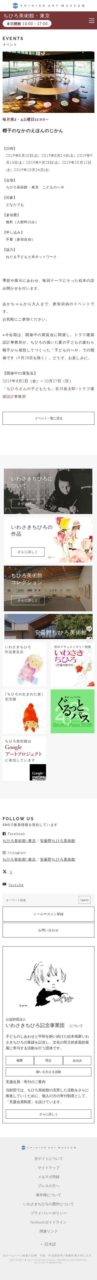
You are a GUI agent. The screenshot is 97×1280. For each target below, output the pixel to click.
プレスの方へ (48, 1185)
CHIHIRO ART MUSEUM (48, 5)
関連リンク (49, 1231)
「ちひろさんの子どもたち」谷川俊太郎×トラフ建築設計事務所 (48, 392)
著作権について (48, 1194)
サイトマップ (48, 1167)
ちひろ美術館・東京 (26, 15)
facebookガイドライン (48, 1221)
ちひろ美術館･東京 (19, 840)
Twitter (89, 650)
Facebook (89, 640)
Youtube (16, 884)
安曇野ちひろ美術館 (57, 840)
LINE (89, 629)
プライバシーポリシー (49, 1212)
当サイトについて (48, 1158)
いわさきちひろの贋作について (48, 1203)
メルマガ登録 (48, 1176)
